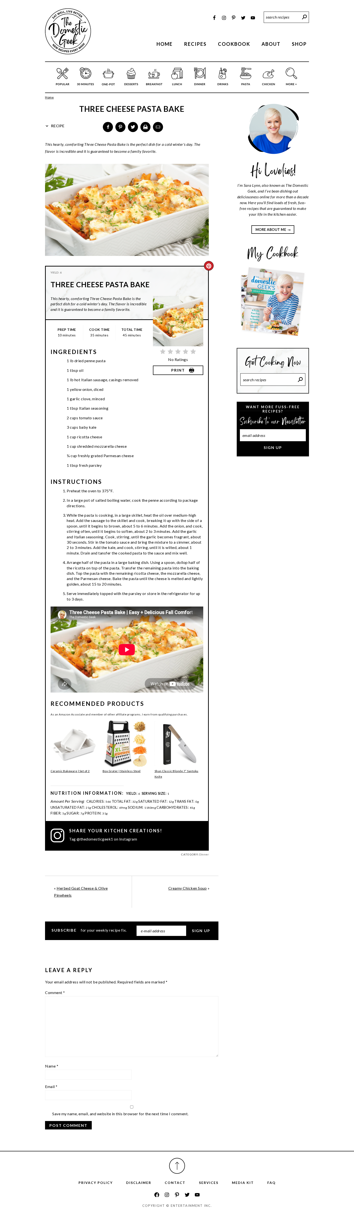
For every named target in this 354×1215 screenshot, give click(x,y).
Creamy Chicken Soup (187, 888)
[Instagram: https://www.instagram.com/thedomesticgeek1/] (167, 1195)
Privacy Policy (96, 1183)
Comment (55, 992)
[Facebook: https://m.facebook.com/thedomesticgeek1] (157, 1195)
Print (178, 370)
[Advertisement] (273, 541)
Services (208, 1183)
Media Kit (243, 1183)
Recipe (57, 125)
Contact (175, 1183)
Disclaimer (138, 1183)
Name (51, 1066)
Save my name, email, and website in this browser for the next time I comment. (120, 1113)
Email (51, 1086)
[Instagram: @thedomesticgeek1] (60, 835)
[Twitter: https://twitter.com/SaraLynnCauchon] (187, 1195)
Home (49, 97)
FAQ (271, 1183)
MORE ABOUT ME (271, 229)
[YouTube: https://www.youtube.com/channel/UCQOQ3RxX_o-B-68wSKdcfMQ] (197, 1195)
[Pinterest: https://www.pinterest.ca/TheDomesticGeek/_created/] (177, 1195)
